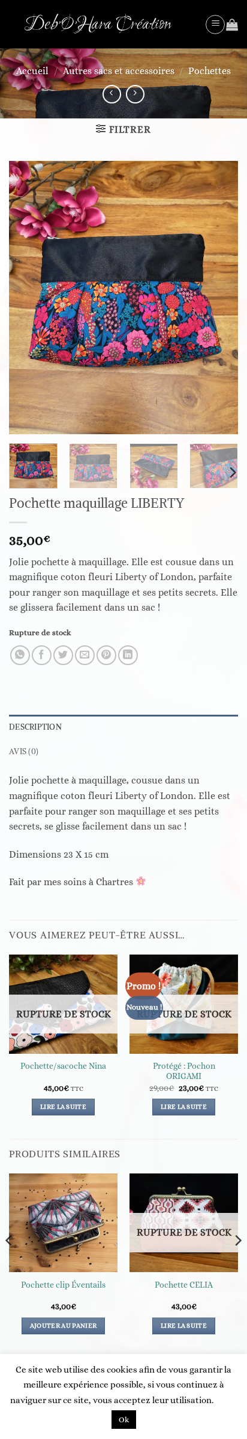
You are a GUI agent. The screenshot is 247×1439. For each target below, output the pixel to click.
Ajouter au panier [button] (63, 1326)
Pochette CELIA (184, 1285)
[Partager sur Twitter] (63, 655)
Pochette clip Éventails (63, 1285)
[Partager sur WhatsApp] (20, 655)
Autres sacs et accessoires (118, 71)
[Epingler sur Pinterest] (106, 655)
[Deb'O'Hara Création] (102, 24)
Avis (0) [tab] (23, 751)
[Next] (218, 297)
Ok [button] (124, 1419)
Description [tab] (35, 726)
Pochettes (209, 71)
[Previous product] (135, 94)
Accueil (32, 71)
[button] (215, 24)
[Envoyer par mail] (85, 655)
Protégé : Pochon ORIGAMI (184, 1071)
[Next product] (112, 94)
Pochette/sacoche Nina (63, 1066)
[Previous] (29, 297)
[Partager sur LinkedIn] (128, 655)
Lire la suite (63, 1107)
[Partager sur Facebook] (42, 655)
